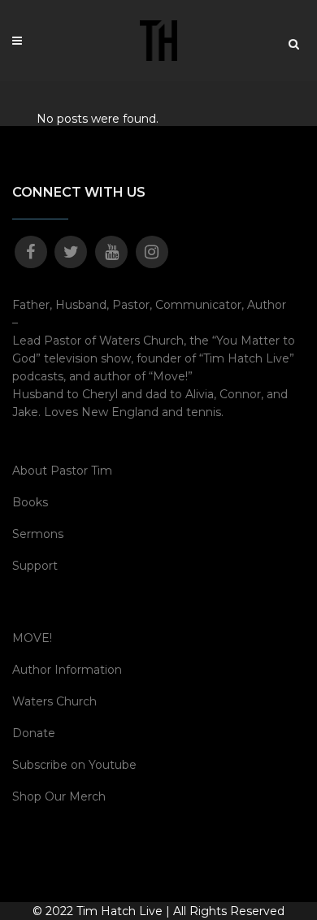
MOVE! (32, 638)
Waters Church (54, 701)
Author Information (67, 669)
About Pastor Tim (62, 470)
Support (35, 565)
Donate (33, 733)
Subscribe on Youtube (74, 764)
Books (30, 502)
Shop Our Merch (59, 796)
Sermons (37, 534)
